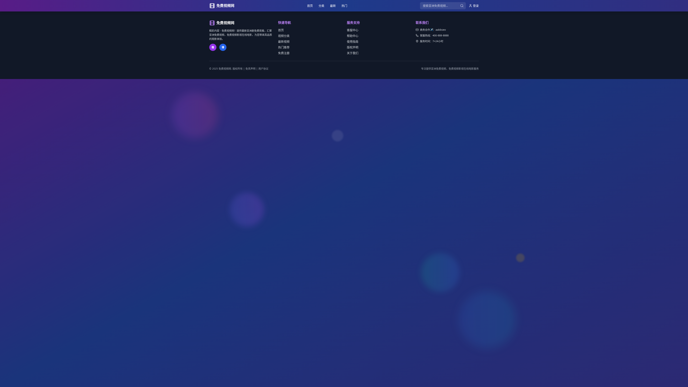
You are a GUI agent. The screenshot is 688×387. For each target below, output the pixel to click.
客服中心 (352, 30)
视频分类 (284, 36)
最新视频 (284, 42)
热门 (344, 6)
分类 (321, 6)
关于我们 (352, 53)
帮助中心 (352, 36)
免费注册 (284, 53)
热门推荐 (284, 47)
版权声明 (352, 47)
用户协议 (263, 68)
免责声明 (250, 68)
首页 (310, 6)
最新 (333, 6)
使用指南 (352, 42)
